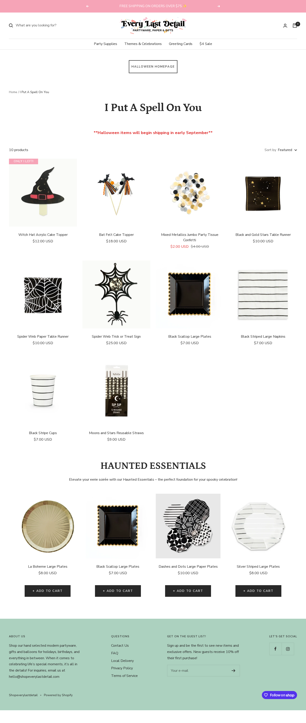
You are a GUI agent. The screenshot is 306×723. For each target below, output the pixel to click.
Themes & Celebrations (143, 43)
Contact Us (120, 645)
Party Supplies (105, 43)
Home (13, 92)
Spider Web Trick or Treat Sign (116, 336)
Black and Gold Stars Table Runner (263, 234)
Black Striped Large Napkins (263, 336)
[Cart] (295, 25)
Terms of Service (124, 675)
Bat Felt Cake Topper (116, 234)
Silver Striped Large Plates (258, 566)
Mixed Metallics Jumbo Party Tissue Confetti (189, 237)
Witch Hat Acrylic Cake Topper (43, 234)
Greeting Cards (180, 43)
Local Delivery (122, 660)
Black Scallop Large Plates (189, 336)
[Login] (285, 26)
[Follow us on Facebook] (275, 649)
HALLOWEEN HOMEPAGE (153, 67)
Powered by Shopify (58, 695)
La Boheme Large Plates (47, 566)
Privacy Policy (122, 668)
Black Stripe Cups (43, 433)
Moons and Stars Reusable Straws (116, 433)
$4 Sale (206, 43)
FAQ (114, 653)
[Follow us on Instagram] (288, 649)
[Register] (233, 670)
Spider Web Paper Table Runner (43, 336)
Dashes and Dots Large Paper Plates (188, 566)
